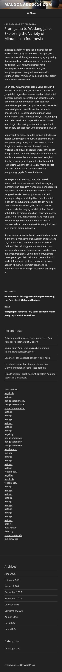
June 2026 (10, 574)
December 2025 (13, 592)
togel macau (11, 449)
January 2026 (12, 586)
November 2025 (13, 598)
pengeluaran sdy (13, 441)
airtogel (8, 396)
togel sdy (9, 393)
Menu (33, 13)
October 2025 (12, 604)
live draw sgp (11, 538)
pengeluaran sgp (13, 437)
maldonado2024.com (28, 4)
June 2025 (10, 629)
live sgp (8, 452)
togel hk (9, 475)
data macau (11, 527)
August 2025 (12, 617)
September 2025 (14, 610)
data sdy (9, 531)
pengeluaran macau (15, 400)
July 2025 (10, 623)
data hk (8, 523)
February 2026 (12, 580)
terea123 (30, 24)
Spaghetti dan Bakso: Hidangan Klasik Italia (27, 358)
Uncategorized (12, 648)
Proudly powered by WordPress (20, 665)
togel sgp (9, 434)
